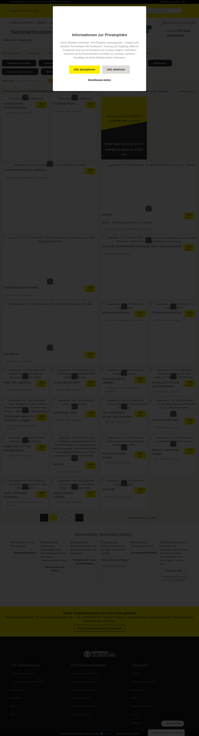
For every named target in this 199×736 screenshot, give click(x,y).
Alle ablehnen (116, 69)
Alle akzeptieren (84, 69)
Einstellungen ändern (99, 80)
